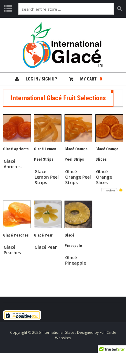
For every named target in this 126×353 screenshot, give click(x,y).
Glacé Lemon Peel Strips (47, 177)
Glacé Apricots (12, 164)
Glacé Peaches (12, 249)
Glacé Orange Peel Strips (78, 177)
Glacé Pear (46, 247)
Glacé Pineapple (75, 260)
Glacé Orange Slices (104, 177)
